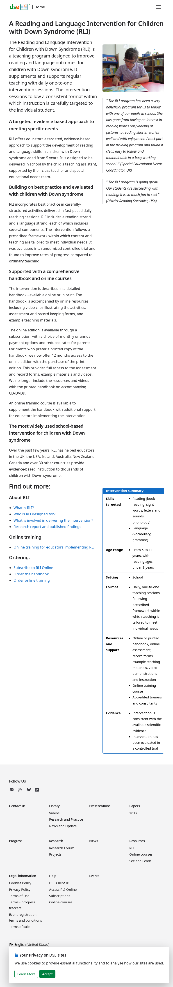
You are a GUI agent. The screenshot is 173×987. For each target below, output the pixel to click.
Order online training (32, 580)
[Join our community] (20, 790)
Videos (54, 813)
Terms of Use (19, 895)
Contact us (17, 805)
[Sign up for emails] (12, 790)
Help (52, 875)
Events (94, 875)
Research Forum (61, 848)
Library (54, 805)
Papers (134, 805)
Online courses (141, 854)
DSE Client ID (59, 883)
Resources (137, 840)
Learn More (26, 974)
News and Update (63, 826)
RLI (131, 848)
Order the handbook (31, 574)
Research (56, 840)
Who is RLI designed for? (34, 514)
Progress (15, 840)
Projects (55, 854)
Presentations (99, 805)
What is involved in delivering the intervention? (53, 520)
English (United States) (31, 944)
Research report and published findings (47, 526)
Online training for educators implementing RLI (54, 547)
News (93, 840)
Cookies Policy (20, 883)
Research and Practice (66, 819)
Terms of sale (19, 926)
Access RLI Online (63, 889)
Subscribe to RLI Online (33, 567)
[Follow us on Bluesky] (28, 790)
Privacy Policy (19, 889)
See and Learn (140, 860)
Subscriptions (59, 895)
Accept (47, 974)
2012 (133, 813)
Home (39, 7)
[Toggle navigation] (158, 7)
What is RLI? (24, 507)
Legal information (22, 875)
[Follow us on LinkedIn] (37, 790)
